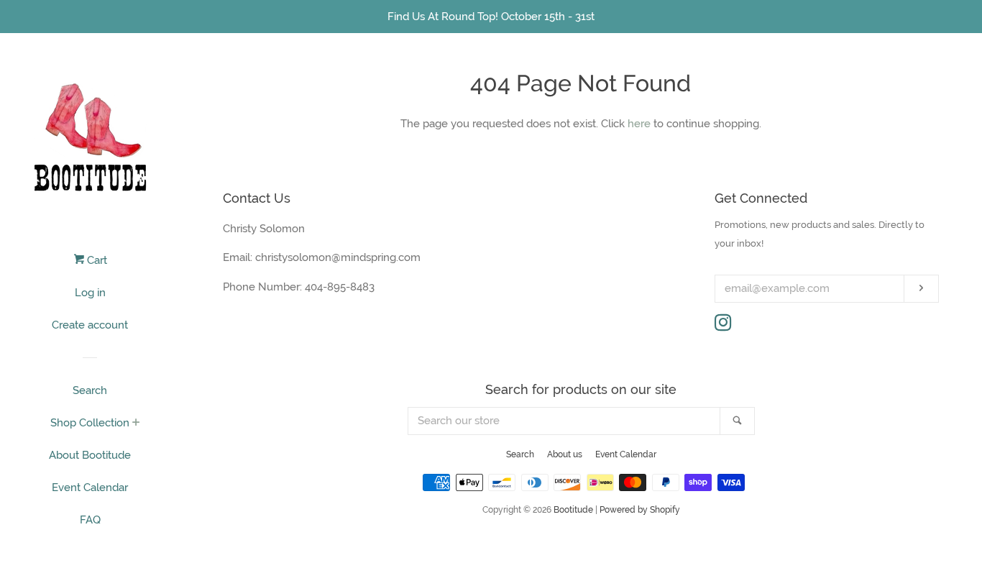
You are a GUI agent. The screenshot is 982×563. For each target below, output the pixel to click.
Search (90, 390)
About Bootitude (90, 455)
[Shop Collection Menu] (136, 423)
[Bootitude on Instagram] (723, 325)
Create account (90, 325)
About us (564, 454)
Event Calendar (90, 487)
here (639, 123)
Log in (90, 292)
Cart (95, 260)
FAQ (90, 519)
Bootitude (573, 510)
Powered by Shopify (640, 510)
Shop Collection (89, 422)
